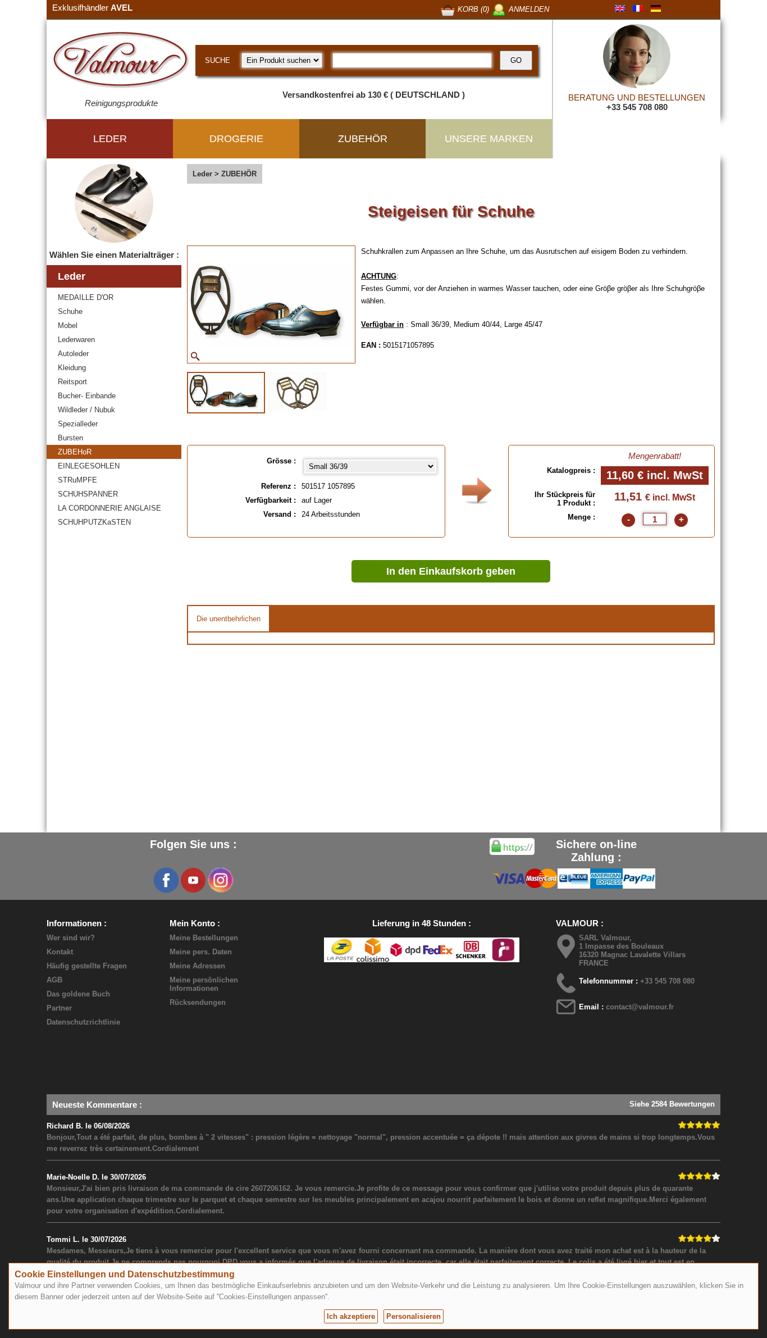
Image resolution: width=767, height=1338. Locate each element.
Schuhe (70, 311)
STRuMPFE (77, 480)
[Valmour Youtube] (193, 880)
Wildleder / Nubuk (86, 410)
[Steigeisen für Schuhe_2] (297, 391)
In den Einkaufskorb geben (450, 571)
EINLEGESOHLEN (89, 466)
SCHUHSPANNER (88, 494)
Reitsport (72, 381)
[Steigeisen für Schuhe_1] (226, 392)
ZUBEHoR (75, 452)
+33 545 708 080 (637, 107)
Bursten (70, 438)
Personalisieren (413, 1316)
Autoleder (73, 353)
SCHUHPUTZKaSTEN (94, 522)
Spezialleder (78, 424)
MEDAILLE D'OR (85, 297)
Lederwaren (76, 339)
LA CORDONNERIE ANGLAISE (109, 508)
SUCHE (217, 60)
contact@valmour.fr (640, 1007)
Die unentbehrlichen (229, 619)
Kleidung (72, 367)
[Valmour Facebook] (166, 880)
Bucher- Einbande (87, 396)
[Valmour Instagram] (220, 880)
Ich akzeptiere (351, 1316)
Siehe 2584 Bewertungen (672, 1104)
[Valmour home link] (121, 62)
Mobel (67, 325)
